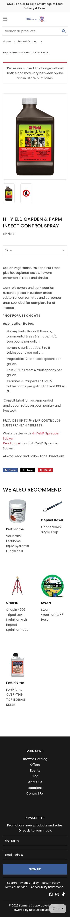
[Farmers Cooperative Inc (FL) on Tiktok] (63, 894)
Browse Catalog (35, 759)
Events (35, 770)
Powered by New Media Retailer (34, 910)
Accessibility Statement (47, 887)
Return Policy (51, 883)
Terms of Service (15, 887)
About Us (35, 782)
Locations (35, 788)
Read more (11, 443)
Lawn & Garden (28, 41)
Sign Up (35, 869)
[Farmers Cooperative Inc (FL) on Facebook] (51, 894)
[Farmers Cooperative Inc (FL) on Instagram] (57, 894)
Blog (35, 776)
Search (12, 883)
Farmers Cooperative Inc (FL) (39, 905)
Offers (35, 764)
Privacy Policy (29, 883)
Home (7, 41)
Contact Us (35, 793)
